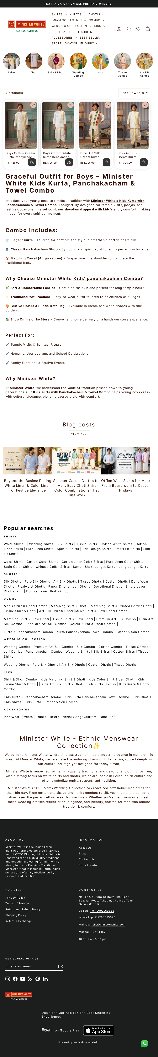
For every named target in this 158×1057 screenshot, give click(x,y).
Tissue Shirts (86, 544)
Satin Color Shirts (18, 567)
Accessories (63, 37)
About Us (85, 847)
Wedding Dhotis (16, 664)
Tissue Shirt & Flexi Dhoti (72, 619)
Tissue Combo (137, 647)
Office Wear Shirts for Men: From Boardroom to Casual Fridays (125, 485)
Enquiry (87, 43)
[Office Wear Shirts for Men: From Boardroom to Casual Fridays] (125, 460)
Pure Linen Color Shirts (124, 562)
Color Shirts (13, 562)
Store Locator (64, 43)
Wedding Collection (70, 25)
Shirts (58, 14)
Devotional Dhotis (107, 586)
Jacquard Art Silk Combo (46, 624)
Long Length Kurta (133, 567)
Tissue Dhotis (91, 581)
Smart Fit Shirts (127, 549)
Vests (28, 717)
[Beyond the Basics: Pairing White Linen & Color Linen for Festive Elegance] (27, 460)
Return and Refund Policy (23, 909)
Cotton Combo (110, 647)
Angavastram (50, 258)
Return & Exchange (18, 921)
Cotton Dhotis (116, 581)
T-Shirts (85, 31)
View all (79, 433)
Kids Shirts (12, 702)
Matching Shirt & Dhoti (69, 606)
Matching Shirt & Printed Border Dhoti (121, 606)
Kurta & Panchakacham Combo (28, 632)
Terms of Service (17, 903)
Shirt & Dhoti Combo (20, 679)
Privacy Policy (15, 897)
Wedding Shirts (41, 544)
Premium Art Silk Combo (116, 619)
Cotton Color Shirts (42, 562)
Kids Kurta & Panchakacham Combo (32, 697)
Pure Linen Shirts (40, 549)
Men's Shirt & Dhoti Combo (26, 606)
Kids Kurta (33, 702)
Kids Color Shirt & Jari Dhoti (111, 679)
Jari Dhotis (81, 586)
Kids (98, 25)
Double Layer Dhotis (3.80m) (49, 591)
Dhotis (94, 14)
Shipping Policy (16, 915)
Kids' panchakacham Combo (106, 278)
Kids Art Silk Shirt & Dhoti (62, 684)
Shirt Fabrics (63, 31)
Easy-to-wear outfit (69, 297)
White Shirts (14, 544)
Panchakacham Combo (44, 651)
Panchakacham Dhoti (40, 249)
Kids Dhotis (142, 697)
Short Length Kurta (100, 567)
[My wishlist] (138, 29)
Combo (95, 20)
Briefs (54, 717)
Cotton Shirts (124, 651)
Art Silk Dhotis (65, 581)
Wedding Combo (17, 647)
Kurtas (76, 14)
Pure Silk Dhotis (37, 581)
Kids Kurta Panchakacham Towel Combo (97, 697)
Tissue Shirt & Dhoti (20, 611)
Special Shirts (68, 549)
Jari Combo (13, 651)
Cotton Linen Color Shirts (82, 562)
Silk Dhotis (12, 581)
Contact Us (86, 859)
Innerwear (11, 717)
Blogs (82, 853)
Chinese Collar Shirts (53, 567)
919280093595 (105, 917)
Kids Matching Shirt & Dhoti (63, 679)
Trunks (41, 717)
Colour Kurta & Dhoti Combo (93, 624)
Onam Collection (67, 20)
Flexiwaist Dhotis (31, 586)
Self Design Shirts (96, 549)
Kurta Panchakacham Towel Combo (84, 632)
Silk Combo (86, 647)
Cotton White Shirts (116, 544)
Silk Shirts (65, 544)
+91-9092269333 (102, 910)
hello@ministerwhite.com (108, 924)
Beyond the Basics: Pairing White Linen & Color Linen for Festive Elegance (27, 485)
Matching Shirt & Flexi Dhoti (26, 619)
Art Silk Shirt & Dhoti (56, 611)
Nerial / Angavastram (79, 717)
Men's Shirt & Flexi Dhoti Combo (101, 611)
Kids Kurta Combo (101, 684)
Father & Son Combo (133, 632)
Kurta (77, 567)
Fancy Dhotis (58, 586)
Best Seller (90, 37)
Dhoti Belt (108, 717)
